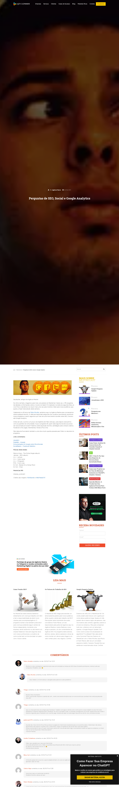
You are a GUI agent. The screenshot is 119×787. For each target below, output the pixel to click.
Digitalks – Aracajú (19, 442)
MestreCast (19, 369)
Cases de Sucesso (64, 4)
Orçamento (100, 4)
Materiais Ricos (82, 4)
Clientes (53, 4)
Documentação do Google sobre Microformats (28, 444)
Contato (92, 4)
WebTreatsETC (40, 477)
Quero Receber (92, 545)
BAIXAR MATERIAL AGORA (95, 777)
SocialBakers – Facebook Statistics (24, 446)
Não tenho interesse (95, 782)
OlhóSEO (16, 440)
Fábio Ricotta (34, 412)
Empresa (38, 4)
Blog (73, 4)
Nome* (81, 530)
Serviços (46, 4)
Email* (81, 537)
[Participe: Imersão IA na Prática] (92, 507)
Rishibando (30, 477)
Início (14, 370)
